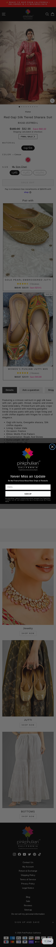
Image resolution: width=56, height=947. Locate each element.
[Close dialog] (52, 447)
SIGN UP (27, 494)
